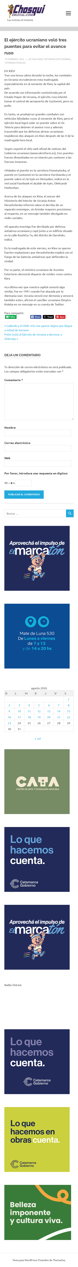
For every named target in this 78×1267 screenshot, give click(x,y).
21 (58, 717)
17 (19, 717)
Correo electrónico (17, 443)
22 (68, 717)
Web (7, 458)
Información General (57, 59)
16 (9, 717)
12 (39, 711)
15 (68, 711)
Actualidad (35, 59)
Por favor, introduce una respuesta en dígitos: (36, 473)
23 (9, 723)
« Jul (38, 738)
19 (39, 717)
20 (48, 717)
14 (58, 711)
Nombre (10, 427)
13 (48, 711)
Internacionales (15, 62)
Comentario (13, 380)
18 (29, 717)
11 (29, 711)
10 (19, 711)
